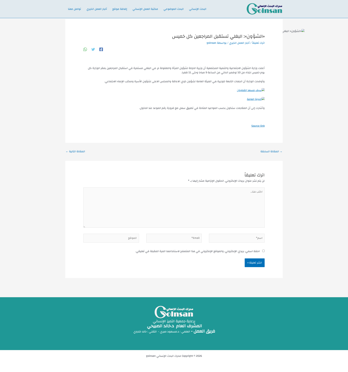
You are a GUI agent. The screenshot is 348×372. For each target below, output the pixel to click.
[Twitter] (93, 49)
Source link (258, 125)
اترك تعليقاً (258, 42)
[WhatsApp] (85, 49)
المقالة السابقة (271, 151)
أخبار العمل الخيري (239, 42)
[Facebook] (101, 49)
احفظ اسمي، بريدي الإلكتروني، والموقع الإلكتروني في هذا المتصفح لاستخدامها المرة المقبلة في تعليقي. (197, 251)
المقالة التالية (75, 151)
